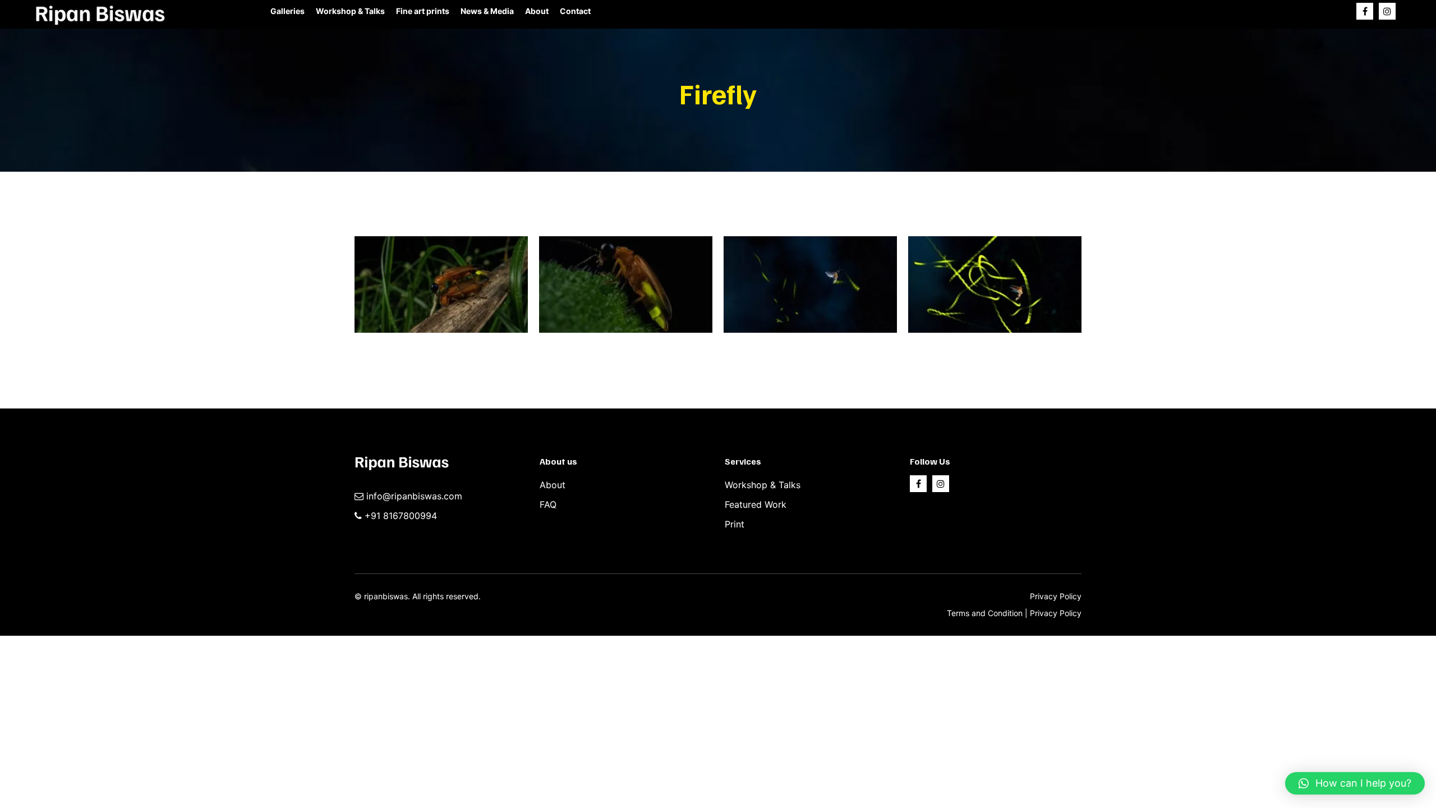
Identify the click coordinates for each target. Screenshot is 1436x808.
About (537, 11)
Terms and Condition (986, 613)
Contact (575, 11)
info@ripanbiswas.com (414, 496)
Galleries (287, 11)
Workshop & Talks (350, 11)
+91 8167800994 (401, 515)
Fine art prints (422, 11)
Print (734, 524)
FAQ (548, 504)
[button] (1355, 783)
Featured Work (755, 504)
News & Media (487, 11)
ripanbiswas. (387, 596)
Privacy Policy (1055, 596)
